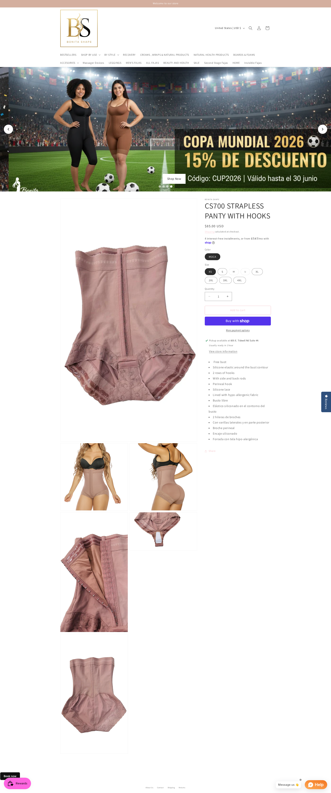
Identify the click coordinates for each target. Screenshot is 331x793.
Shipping (210, 231)
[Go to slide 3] (167, 186)
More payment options (238, 330)
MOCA (212, 256)
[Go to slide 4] (171, 186)
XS (210, 271)
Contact (160, 787)
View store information (223, 351)
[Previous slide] (8, 129)
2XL (211, 280)
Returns (182, 787)
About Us (149, 787)
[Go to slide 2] (163, 186)
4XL (239, 280)
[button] (90, 55)
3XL (225, 280)
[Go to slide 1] (160, 186)
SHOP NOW (165, 179)
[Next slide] (322, 129)
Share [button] (212, 451)
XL (257, 271)
